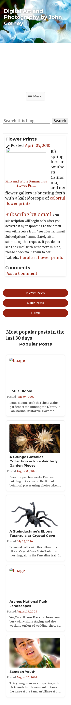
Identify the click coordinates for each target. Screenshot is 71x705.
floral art (29, 257)
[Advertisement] (35, 67)
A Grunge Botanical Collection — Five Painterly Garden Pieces (33, 461)
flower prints (50, 257)
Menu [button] (37, 96)
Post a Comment (21, 273)
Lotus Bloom (20, 391)
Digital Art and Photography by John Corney (33, 17)
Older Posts (35, 303)
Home (35, 313)
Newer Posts (35, 292)
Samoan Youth (22, 672)
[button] (7, 146)
